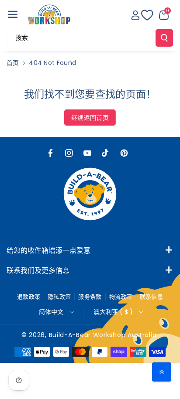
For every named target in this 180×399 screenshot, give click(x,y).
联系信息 (151, 297)
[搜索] (164, 38)
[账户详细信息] (135, 15)
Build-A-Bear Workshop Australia (103, 335)
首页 (13, 62)
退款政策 (28, 297)
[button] (12, 14)
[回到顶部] (161, 372)
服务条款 (89, 297)
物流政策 (120, 297)
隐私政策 (59, 297)
